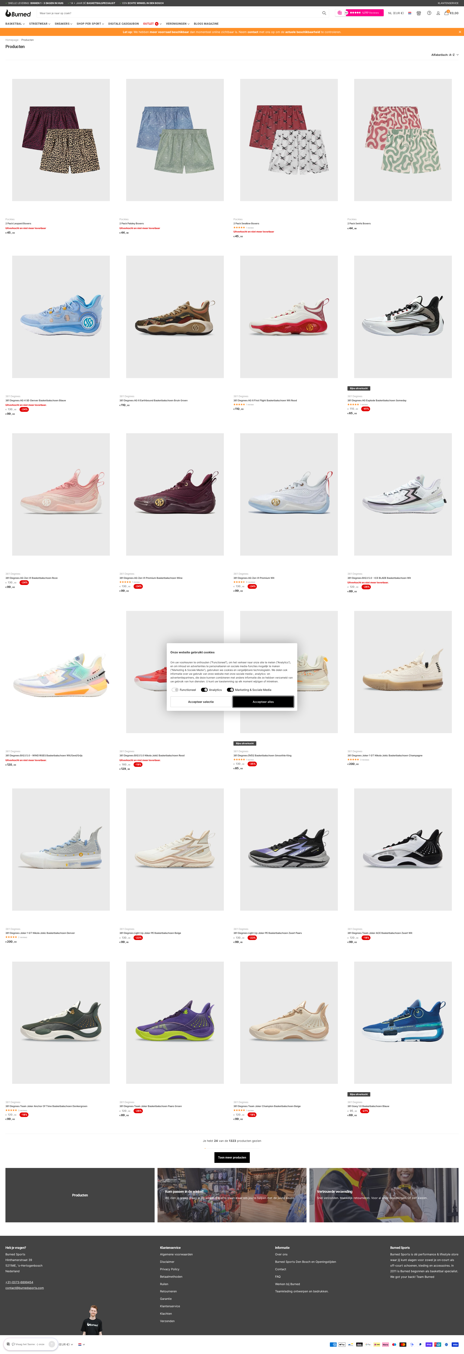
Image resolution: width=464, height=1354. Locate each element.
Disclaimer (167, 1262)
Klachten (166, 1313)
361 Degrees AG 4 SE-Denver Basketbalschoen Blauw (35, 400)
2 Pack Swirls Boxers (359, 223)
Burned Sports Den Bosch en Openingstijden (305, 1262)
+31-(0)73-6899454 (19, 1282)
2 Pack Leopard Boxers (18, 223)
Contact (280, 1269)
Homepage (11, 39)
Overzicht (285, 652)
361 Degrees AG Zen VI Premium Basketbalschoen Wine (151, 577)
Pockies (9, 219)
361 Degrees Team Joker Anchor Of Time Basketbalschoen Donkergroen (46, 1106)
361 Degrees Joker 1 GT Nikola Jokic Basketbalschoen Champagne (384, 755)
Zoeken (324, 13)
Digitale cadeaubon (123, 23)
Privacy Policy (169, 1269)
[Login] (438, 13)
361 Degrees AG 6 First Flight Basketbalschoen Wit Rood (265, 400)
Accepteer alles (263, 702)
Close (460, 32)
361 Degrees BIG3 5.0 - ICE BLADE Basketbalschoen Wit (379, 577)
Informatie (282, 1248)
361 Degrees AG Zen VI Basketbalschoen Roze (31, 577)
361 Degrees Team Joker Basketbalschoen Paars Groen (150, 1106)
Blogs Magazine (206, 23)
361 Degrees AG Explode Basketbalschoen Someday (376, 400)
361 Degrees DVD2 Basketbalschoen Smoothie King (262, 755)
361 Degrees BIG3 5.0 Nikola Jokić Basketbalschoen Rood (152, 755)
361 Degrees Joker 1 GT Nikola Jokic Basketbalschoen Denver (40, 932)
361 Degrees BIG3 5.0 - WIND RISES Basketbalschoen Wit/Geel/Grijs (43, 755)
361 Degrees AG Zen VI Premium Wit (253, 577)
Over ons (281, 1254)
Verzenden (167, 1321)
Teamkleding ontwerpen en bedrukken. (301, 1291)
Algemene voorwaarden (176, 1254)
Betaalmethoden (171, 1276)
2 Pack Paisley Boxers (131, 223)
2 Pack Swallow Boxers (246, 223)
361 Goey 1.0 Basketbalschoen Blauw (368, 1106)
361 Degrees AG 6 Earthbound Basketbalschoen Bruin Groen (153, 400)
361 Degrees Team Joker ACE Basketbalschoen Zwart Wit (379, 932)
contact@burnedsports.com (24, 1288)
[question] (429, 13)
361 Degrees (12, 396)
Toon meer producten (232, 1157)
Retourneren (168, 1291)
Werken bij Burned (287, 1284)
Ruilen (164, 1284)
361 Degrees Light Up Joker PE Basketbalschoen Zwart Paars (267, 932)
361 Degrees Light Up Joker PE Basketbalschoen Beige (150, 932)
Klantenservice (170, 1248)
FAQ (278, 1276)
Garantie (166, 1299)
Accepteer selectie (201, 702)
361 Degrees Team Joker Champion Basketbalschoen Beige (267, 1106)
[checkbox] (183, 690)
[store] (419, 13)
